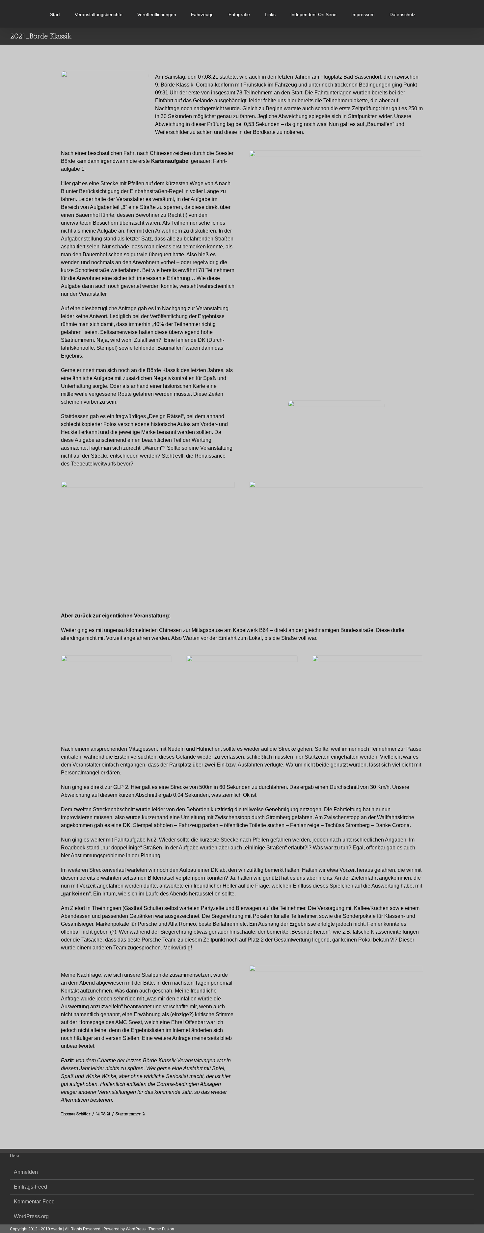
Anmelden (26, 1172)
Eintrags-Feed (30, 1187)
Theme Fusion (161, 1229)
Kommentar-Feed (34, 1201)
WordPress (136, 1229)
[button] (398, 14)
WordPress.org (31, 1216)
